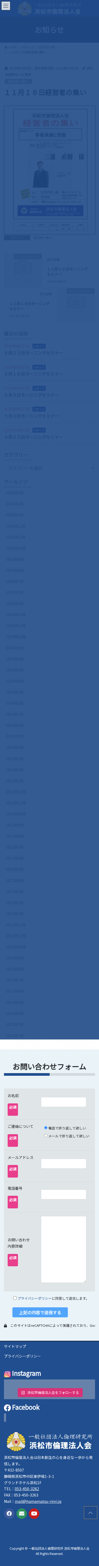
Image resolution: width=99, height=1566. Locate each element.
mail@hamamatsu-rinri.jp (38, 1501)
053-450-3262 (27, 1488)
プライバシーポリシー (34, 1298)
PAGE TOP (89, 1512)
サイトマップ (15, 1346)
